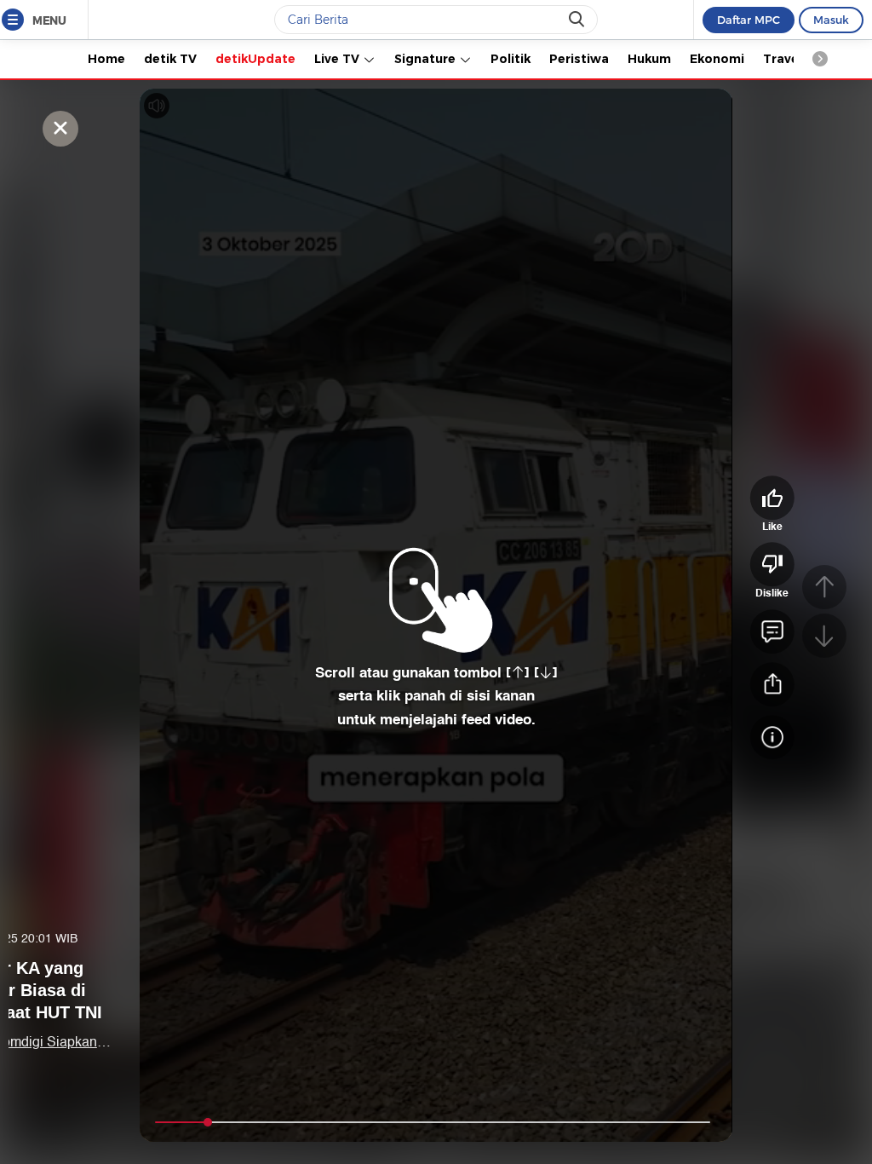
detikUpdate (255, 59)
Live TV (338, 59)
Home (106, 59)
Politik (510, 59)
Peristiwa (579, 59)
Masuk (831, 19)
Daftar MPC (748, 19)
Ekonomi (717, 59)
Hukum (649, 59)
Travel (782, 59)
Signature (426, 59)
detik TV (170, 59)
